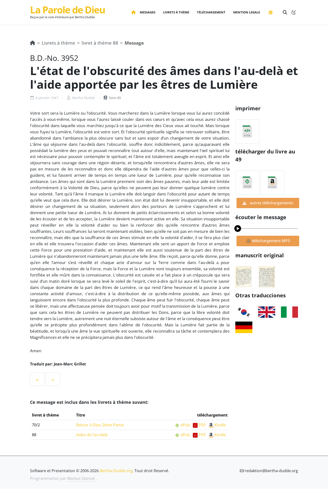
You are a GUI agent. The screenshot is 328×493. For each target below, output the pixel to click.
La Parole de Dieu (67, 9)
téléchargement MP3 (270, 240)
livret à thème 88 (100, 43)
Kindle (220, 425)
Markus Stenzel (81, 478)
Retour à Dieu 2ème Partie (100, 425)
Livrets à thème (58, 43)
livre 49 (114, 97)
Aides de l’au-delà (92, 434)
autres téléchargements (271, 202)
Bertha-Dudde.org (116, 470)
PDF (202, 425)
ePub (185, 425)
